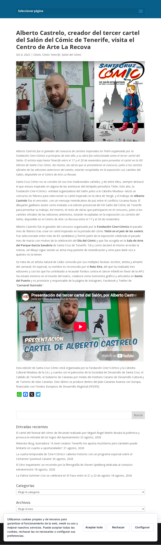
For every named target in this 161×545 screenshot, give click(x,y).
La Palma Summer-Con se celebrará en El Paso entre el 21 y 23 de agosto (63, 475)
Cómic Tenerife (51, 54)
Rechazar (118, 527)
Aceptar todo (94, 527)
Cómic (37, 54)
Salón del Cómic (71, 54)
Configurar (142, 527)
